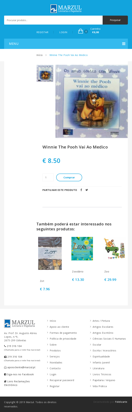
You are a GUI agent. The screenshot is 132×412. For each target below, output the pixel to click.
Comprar (69, 177)
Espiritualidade (101, 356)
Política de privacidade (63, 338)
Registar (54, 386)
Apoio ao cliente (59, 326)
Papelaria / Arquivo (104, 380)
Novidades (56, 362)
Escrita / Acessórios (104, 350)
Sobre (53, 344)
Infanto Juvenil (101, 362)
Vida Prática (100, 386)
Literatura (98, 368)
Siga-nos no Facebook (20, 374)
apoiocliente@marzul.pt (21, 367)
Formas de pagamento (63, 332)
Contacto (55, 368)
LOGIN (63, 32)
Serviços (55, 356)
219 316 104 (22, 347)
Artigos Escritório (103, 332)
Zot (42, 281)
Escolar (97, 344)
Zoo (106, 271)
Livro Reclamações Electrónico (17, 383)
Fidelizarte (121, 401)
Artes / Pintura (101, 320)
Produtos (55, 350)
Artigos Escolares (103, 326)
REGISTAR (42, 32)
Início (39, 55)
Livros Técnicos (102, 374)
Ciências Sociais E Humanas (109, 338)
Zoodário (77, 271)
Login (53, 374)
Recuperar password (62, 380)
